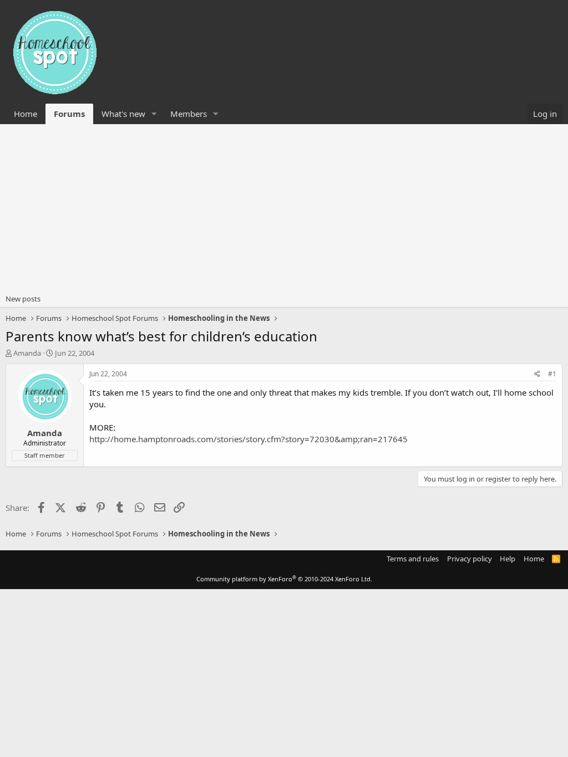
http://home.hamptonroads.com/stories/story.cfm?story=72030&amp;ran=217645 (248, 438)
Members (188, 113)
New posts (23, 299)
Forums (69, 113)
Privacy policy (469, 559)
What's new (123, 113)
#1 (552, 373)
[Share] (537, 374)
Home (25, 113)
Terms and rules (413, 559)
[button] (154, 114)
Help (507, 559)
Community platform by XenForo (284, 579)
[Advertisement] (284, 207)
